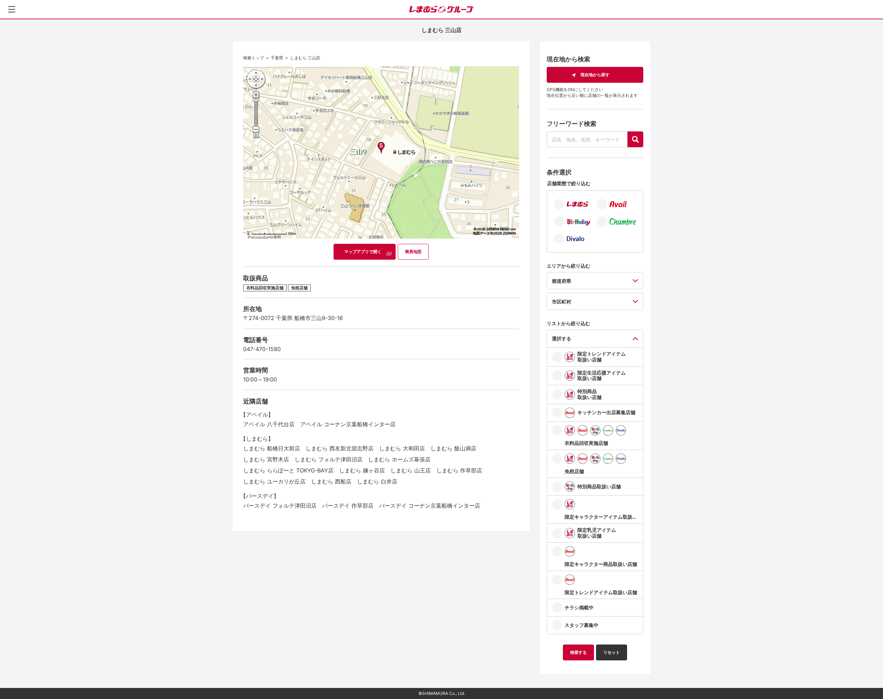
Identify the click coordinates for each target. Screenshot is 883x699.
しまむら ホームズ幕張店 (399, 459)
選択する (561, 338)
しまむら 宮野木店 (266, 459)
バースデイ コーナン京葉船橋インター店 (429, 505)
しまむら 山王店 (410, 470)
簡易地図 (413, 251)
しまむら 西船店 (331, 481)
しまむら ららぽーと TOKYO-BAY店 (288, 470)
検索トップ (253, 57)
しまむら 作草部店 (459, 470)
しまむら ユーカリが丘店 (274, 481)
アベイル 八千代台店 (269, 424)
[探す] (635, 139)
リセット (611, 652)
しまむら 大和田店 (402, 448)
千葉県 (277, 57)
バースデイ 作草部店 (348, 505)
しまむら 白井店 (377, 481)
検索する (578, 652)
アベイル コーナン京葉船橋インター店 (348, 424)
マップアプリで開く (362, 251)
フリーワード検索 (571, 123)
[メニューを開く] (12, 9)
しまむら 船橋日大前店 (271, 448)
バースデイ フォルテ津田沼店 (280, 505)
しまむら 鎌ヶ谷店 (362, 470)
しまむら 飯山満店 (453, 448)
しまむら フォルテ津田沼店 (329, 459)
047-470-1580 (262, 349)
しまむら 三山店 (305, 57)
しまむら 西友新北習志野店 (340, 448)
